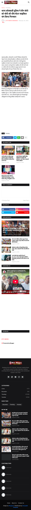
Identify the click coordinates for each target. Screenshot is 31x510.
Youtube (15, 397)
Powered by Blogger (8, 343)
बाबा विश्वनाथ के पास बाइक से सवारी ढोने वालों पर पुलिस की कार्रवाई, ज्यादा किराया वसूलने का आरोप (20, 414)
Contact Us (21, 503)
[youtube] (15, 377)
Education (15, 391)
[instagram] (19, 377)
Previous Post (6, 200)
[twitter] (12, 377)
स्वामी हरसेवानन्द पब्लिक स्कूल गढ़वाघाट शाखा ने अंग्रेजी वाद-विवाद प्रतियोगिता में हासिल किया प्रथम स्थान (8, 158)
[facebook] (8, 377)
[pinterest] (22, 377)
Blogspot (11, 505)
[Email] (22, 137)
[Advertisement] (15, 40)
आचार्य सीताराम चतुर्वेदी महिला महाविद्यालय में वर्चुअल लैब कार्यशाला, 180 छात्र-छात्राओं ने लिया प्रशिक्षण (22, 158)
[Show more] (25, 137)
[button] (2, 2)
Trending (8, 7)
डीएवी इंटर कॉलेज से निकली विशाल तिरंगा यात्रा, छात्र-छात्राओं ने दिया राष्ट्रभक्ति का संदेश (20, 249)
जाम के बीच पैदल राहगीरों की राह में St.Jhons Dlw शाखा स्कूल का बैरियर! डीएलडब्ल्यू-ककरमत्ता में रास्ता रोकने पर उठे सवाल (20, 257)
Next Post (26, 200)
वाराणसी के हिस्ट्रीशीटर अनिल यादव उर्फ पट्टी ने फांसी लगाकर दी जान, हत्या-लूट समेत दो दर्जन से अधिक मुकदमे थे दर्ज (20, 448)
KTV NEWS (5, 339)
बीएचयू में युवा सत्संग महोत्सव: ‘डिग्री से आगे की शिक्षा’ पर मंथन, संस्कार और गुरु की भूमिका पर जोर (8, 177)
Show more (8, 467)
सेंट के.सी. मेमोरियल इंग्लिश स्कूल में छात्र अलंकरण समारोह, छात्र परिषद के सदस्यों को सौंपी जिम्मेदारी (20, 240)
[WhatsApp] (18, 137)
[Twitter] (15, 137)
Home (3, 7)
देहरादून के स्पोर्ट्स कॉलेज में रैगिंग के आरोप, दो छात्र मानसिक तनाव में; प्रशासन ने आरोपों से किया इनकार (20, 456)
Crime (15, 388)
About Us (14, 503)
